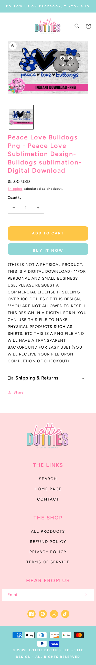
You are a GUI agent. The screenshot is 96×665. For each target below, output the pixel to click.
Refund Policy (48, 541)
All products (48, 531)
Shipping (15, 189)
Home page (48, 489)
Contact (48, 499)
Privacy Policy (48, 552)
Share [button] (19, 392)
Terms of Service (48, 562)
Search (48, 479)
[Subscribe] (85, 595)
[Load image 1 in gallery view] (21, 117)
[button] (7, 26)
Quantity (15, 197)
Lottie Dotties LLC (49, 650)
